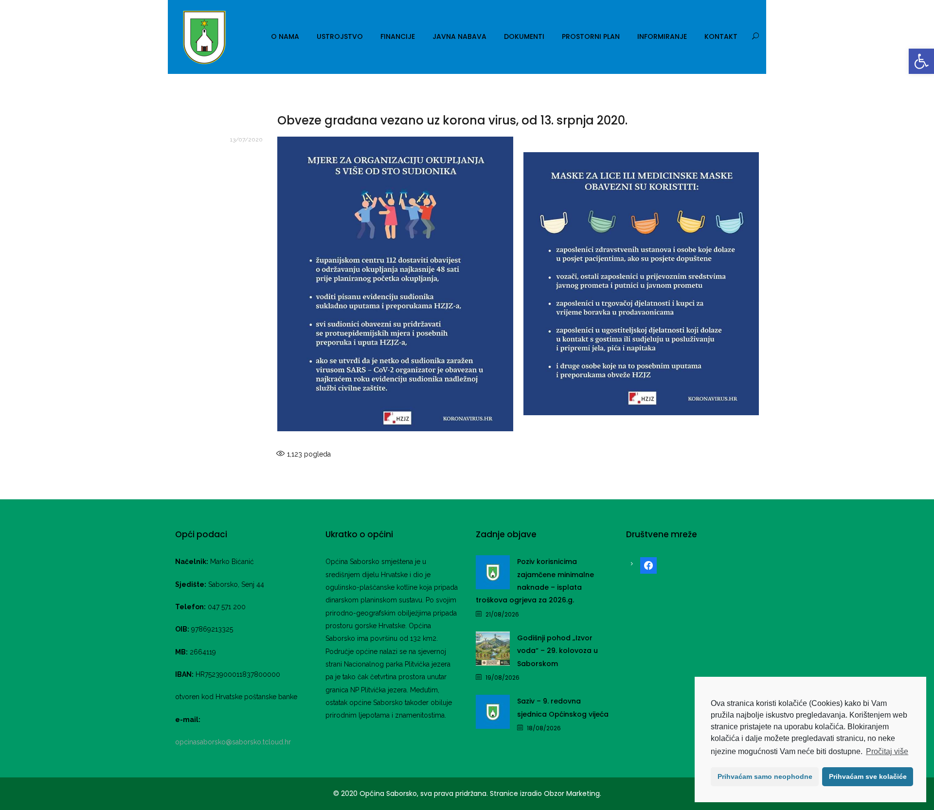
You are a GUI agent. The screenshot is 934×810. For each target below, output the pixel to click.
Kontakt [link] (720, 36)
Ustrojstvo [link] (340, 36)
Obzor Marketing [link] (572, 793)
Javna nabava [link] (459, 36)
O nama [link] (285, 36)
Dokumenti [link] (524, 36)
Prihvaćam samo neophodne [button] (765, 776)
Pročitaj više (887, 751)
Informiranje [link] (662, 36)
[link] (921, 61)
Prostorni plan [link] (591, 36)
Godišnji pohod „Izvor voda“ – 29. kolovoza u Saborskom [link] (557, 651)
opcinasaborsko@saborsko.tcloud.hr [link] (233, 742)
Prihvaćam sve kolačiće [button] (868, 776)
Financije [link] (397, 36)
